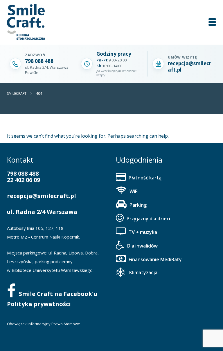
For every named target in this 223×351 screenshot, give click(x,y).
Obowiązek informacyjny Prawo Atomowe (43, 323)
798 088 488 (23, 173)
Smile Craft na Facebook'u (58, 294)
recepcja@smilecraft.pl (41, 196)
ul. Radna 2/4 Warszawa (42, 212)
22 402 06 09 (23, 180)
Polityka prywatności (39, 304)
